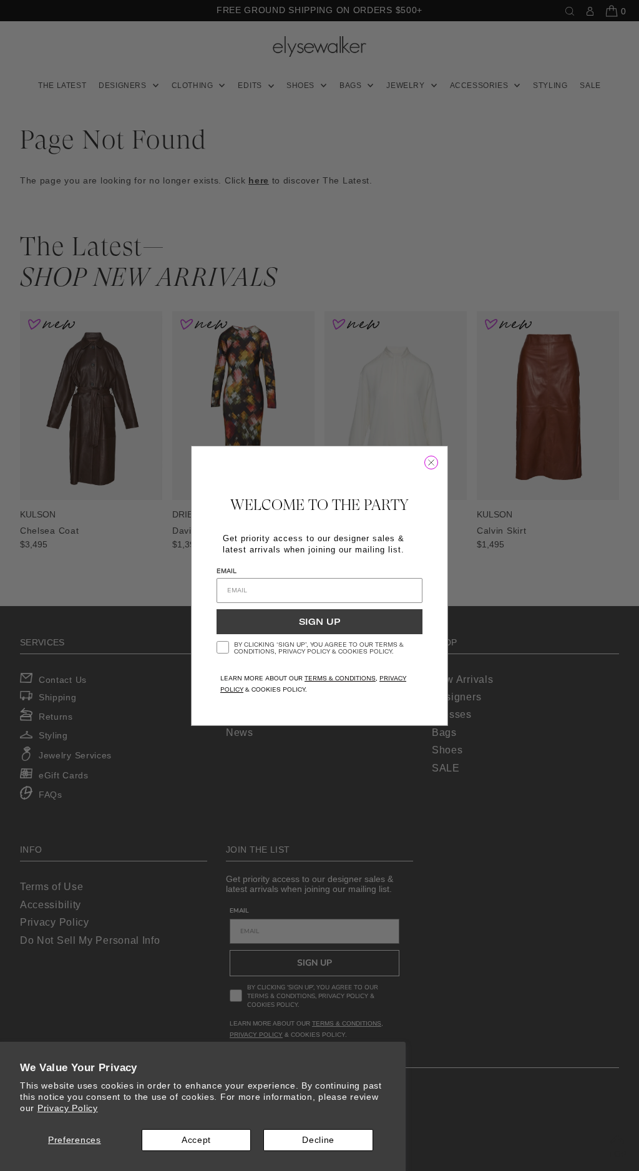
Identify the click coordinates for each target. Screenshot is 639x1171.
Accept (196, 1140)
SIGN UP (319, 621)
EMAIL (227, 570)
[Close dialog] (431, 462)
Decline (318, 1140)
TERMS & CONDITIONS (340, 678)
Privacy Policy (67, 1108)
